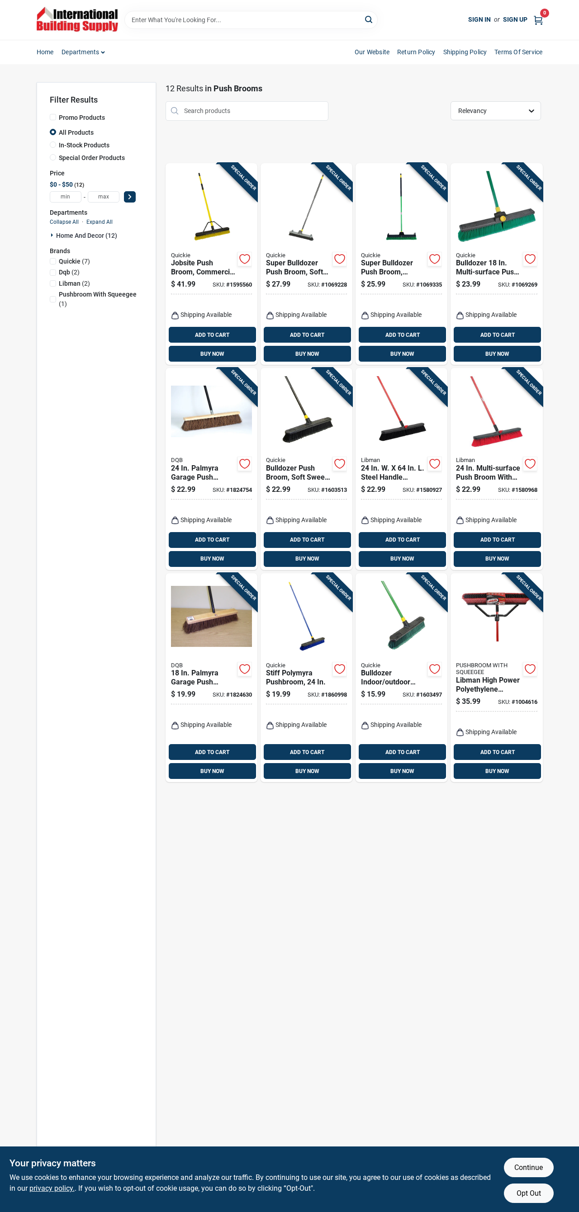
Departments (80, 52)
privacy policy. (52, 1188)
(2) (69, 272)
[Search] (369, 19)
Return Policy (416, 52)
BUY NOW (212, 354)
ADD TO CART (212, 335)
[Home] (77, 19)
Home (45, 52)
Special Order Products (92, 158)
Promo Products (82, 117)
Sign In (479, 19)
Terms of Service (518, 52)
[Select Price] (130, 197)
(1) (98, 299)
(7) (74, 261)
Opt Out (529, 1193)
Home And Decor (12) (86, 235)
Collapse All (64, 222)
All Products (76, 132)
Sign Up (515, 19)
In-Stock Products (84, 145)
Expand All (99, 222)
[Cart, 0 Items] (538, 19)
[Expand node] (53, 235)
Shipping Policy (465, 52)
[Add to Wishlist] (244, 259)
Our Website (372, 52)
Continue (528, 1167)
